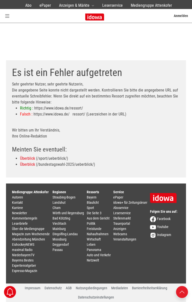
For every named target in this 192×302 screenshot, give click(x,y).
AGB (69, 288)
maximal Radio (22, 250)
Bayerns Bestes (23, 260)
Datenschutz (53, 288)
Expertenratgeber (24, 266)
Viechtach (59, 224)
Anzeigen (119, 229)
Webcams (120, 234)
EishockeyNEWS (23, 244)
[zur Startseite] (165, 196)
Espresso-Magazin (24, 271)
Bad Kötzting (61, 218)
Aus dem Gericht (98, 218)
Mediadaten (119, 288)
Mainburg (59, 229)
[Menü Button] (7, 15)
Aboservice (120, 208)
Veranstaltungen (124, 239)
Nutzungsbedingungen (91, 288)
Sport (90, 208)
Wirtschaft (94, 239)
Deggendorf (60, 244)
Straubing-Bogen (64, 197)
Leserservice (112, 5)
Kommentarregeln (24, 218)
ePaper (45, 5)
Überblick (27, 158)
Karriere (17, 208)
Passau (57, 250)
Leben (91, 244)
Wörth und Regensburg (68, 213)
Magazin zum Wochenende (31, 234)
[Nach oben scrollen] (182, 291)
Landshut (59, 202)
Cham (56, 208)
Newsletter (19, 213)
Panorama (94, 250)
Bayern (91, 197)
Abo (28, 5)
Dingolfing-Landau (65, 234)
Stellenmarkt (122, 218)
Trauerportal (121, 224)
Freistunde (94, 229)
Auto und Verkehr (99, 255)
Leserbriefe (20, 224)
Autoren (17, 197)
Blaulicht (93, 202)
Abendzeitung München (28, 239)
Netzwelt (93, 260)
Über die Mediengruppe (28, 229)
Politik (91, 224)
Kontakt (17, 202)
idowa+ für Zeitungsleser (130, 202)
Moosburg (59, 239)
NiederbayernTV (23, 255)
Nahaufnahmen (97, 234)
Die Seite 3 (94, 213)
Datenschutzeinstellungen (96, 297)
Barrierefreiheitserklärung (149, 288)
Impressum (32, 288)
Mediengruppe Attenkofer (151, 5)
